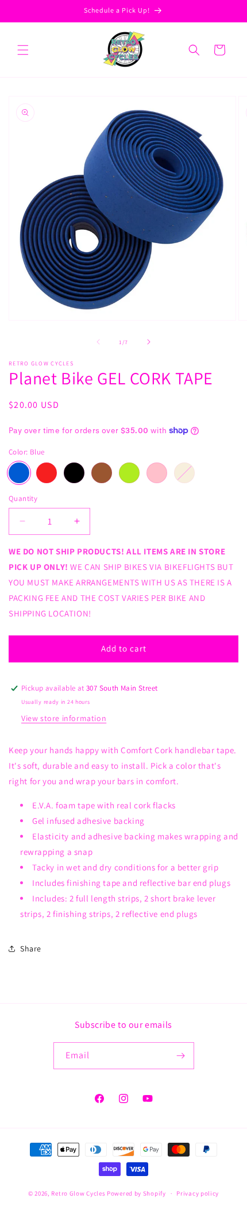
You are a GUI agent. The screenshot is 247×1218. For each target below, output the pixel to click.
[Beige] (184, 472)
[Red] (46, 472)
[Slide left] (98, 341)
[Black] (74, 472)
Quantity (23, 498)
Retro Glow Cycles (78, 1193)
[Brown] (101, 472)
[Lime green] (129, 472)
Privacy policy (197, 1193)
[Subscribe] (181, 1055)
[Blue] (19, 472)
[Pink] (156, 472)
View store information (63, 718)
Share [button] (30, 948)
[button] (23, 50)
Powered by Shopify (136, 1193)
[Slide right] (148, 341)
